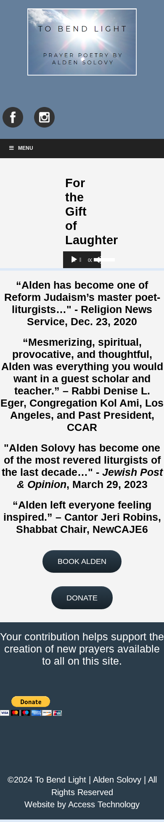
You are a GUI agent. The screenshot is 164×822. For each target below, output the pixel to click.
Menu (25, 148)
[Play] (74, 260)
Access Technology (104, 804)
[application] (82, 259)
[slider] (95, 258)
